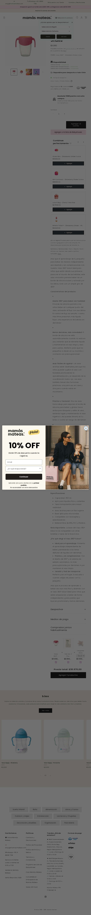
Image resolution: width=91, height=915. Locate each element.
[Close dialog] (86, 428)
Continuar (23, 477)
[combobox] (23, 468)
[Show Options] (40, 468)
